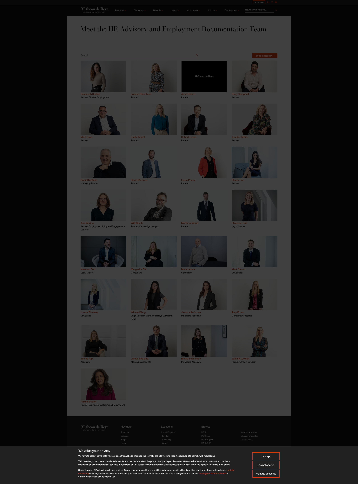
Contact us (231, 10)
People (157, 10)
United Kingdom (168, 432)
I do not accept (266, 465)
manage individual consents (213, 473)
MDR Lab (205, 435)
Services (119, 10)
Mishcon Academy (249, 432)
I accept (266, 456)
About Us (125, 432)
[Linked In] (268, 2)
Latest (174, 10)
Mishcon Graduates (249, 435)
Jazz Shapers (247, 439)
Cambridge (167, 439)
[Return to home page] (95, 10)
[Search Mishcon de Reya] (261, 10)
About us (139, 10)
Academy (192, 10)
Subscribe (259, 2)
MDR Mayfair (207, 439)
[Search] (275, 10)
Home (83, 18)
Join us (211, 10)
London (165, 435)
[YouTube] (275, 2)
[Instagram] (272, 2)
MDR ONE (206, 443)
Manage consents (266, 473)
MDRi (203, 432)
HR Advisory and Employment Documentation (119, 18)
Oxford (165, 443)
